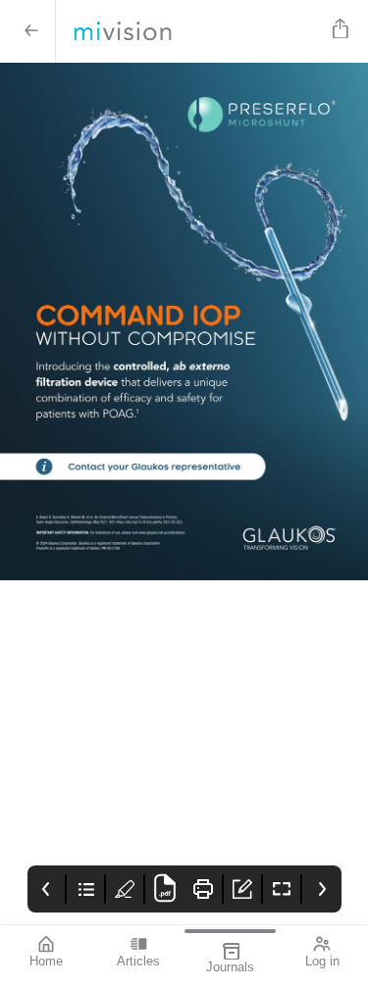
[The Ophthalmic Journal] (190, 31)
